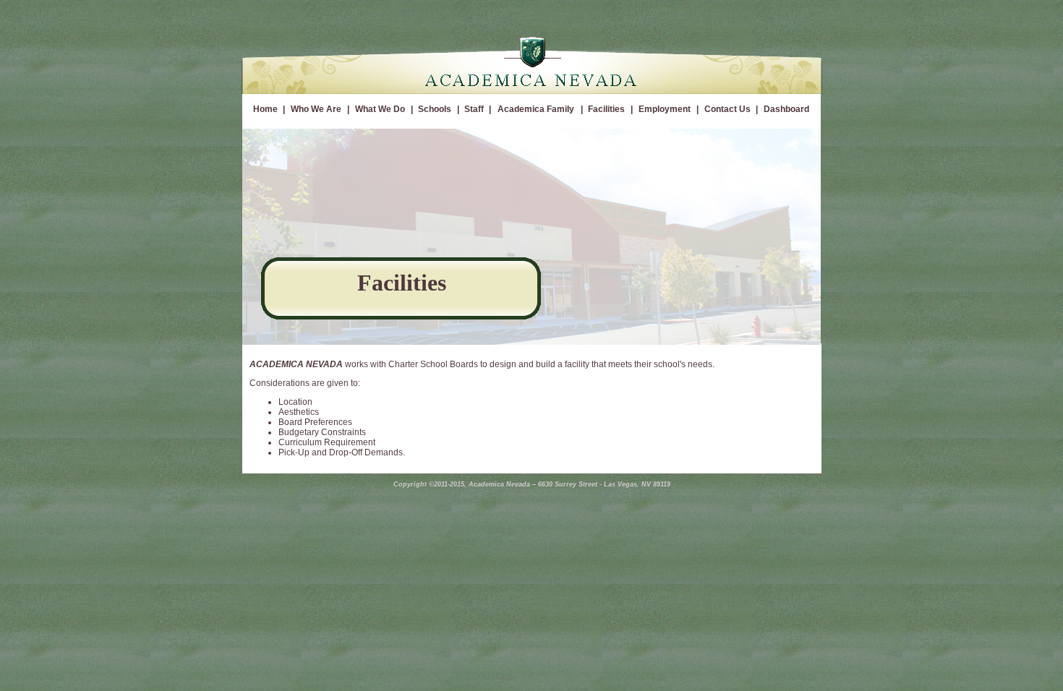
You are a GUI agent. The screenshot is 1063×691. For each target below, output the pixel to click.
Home (265, 109)
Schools (434, 109)
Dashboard (786, 109)
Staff (474, 109)
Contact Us (727, 109)
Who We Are (316, 109)
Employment (665, 109)
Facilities (606, 109)
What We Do (380, 109)
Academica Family (536, 109)
